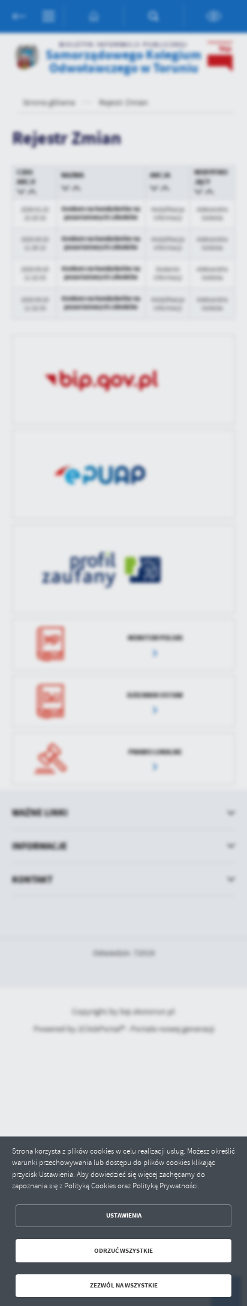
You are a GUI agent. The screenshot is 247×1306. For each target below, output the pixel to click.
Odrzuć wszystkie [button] (123, 1250)
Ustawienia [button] (123, 1215)
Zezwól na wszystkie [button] (124, 1285)
